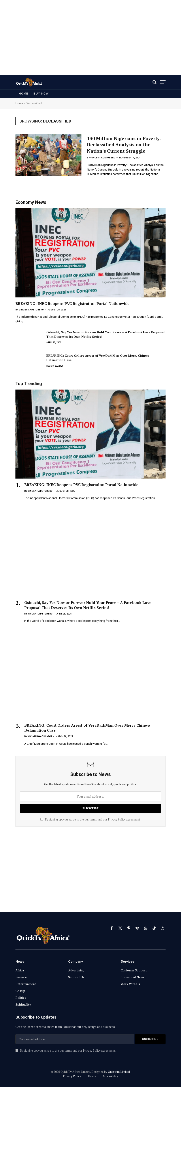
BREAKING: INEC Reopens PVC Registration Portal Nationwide (72, 303)
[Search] (154, 82)
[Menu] (163, 82)
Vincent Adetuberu (102, 157)
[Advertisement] (90, 37)
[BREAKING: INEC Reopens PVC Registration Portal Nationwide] (90, 252)
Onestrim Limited (119, 1072)
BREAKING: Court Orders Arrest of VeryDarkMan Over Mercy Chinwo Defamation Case (97, 357)
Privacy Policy (116, 819)
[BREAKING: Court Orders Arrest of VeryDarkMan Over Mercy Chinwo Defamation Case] (28, 362)
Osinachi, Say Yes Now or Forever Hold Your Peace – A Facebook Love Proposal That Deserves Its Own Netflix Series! (105, 334)
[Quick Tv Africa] (29, 82)
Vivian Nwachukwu (40, 736)
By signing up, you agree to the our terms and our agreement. (92, 819)
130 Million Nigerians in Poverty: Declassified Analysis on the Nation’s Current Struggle (124, 144)
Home (23, 93)
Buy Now (41, 93)
